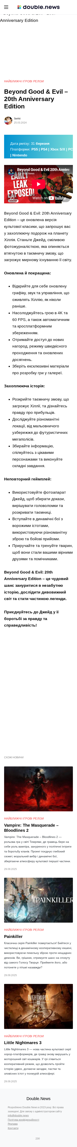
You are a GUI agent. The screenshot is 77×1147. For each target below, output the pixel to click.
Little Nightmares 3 (22, 1042)
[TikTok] (43, 1138)
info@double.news (18, 1115)
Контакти (13, 1128)
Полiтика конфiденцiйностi (23, 1119)
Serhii (17, 118)
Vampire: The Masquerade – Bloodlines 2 (31, 828)
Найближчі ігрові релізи (24, 81)
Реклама (13, 1124)
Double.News (38, 1098)
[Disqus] (38, 690)
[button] (6, 7)
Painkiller (13, 936)
